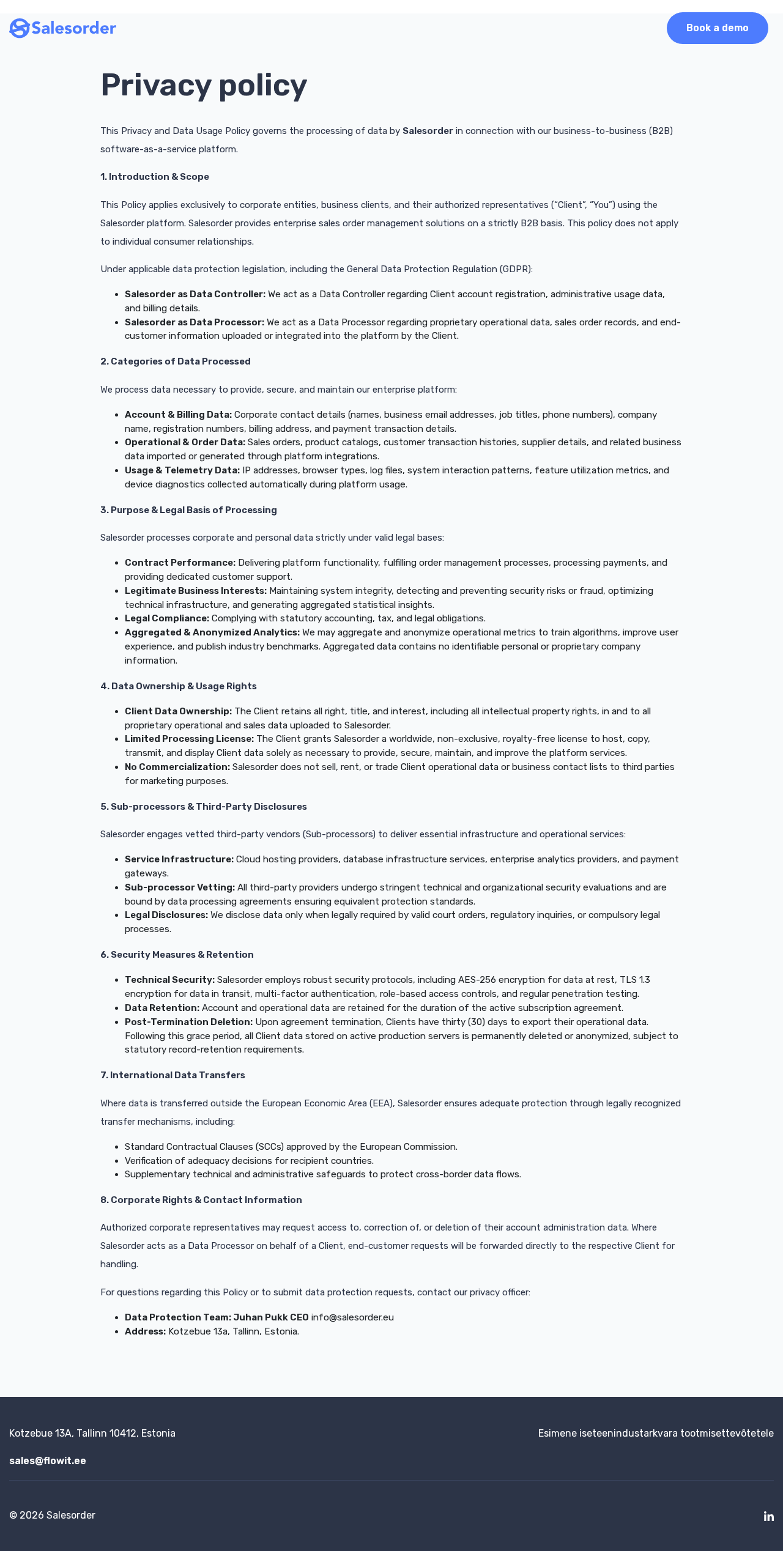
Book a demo (717, 28)
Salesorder (70, 1515)
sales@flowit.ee (47, 1461)
